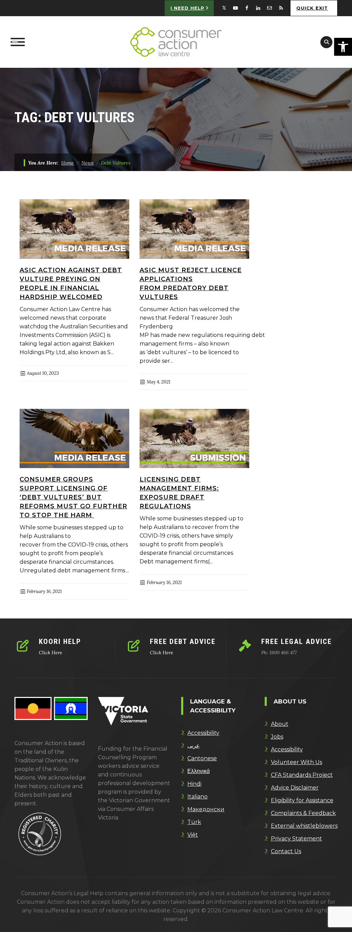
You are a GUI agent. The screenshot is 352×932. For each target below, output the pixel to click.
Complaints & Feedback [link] (303, 813)
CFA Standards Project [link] (302, 775)
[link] (343, 47)
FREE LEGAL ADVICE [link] (296, 641)
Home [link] (67, 163)
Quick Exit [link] (312, 8)
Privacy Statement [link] (296, 838)
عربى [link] (193, 745)
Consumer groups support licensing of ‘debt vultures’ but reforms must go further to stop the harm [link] (73, 497)
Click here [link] (50, 652)
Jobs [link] (277, 736)
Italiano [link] (197, 796)
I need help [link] (187, 8)
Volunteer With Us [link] (296, 762)
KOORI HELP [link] (60, 641)
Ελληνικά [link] (198, 771)
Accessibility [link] (203, 733)
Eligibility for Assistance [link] (302, 800)
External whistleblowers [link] (304, 826)
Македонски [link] (205, 809)
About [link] (279, 724)
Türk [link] (194, 822)
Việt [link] (192, 835)
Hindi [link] (194, 784)
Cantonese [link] (202, 758)
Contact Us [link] (286, 851)
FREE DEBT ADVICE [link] (183, 641)
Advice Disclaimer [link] (295, 787)
